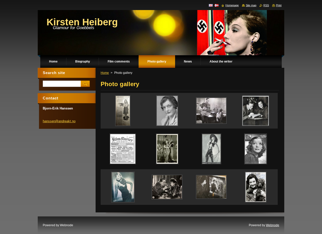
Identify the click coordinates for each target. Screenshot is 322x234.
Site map (251, 5)
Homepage (232, 5)
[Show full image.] (123, 111)
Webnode (272, 225)
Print (278, 5)
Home (105, 72)
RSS (266, 5)
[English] (211, 5)
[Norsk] (217, 5)
